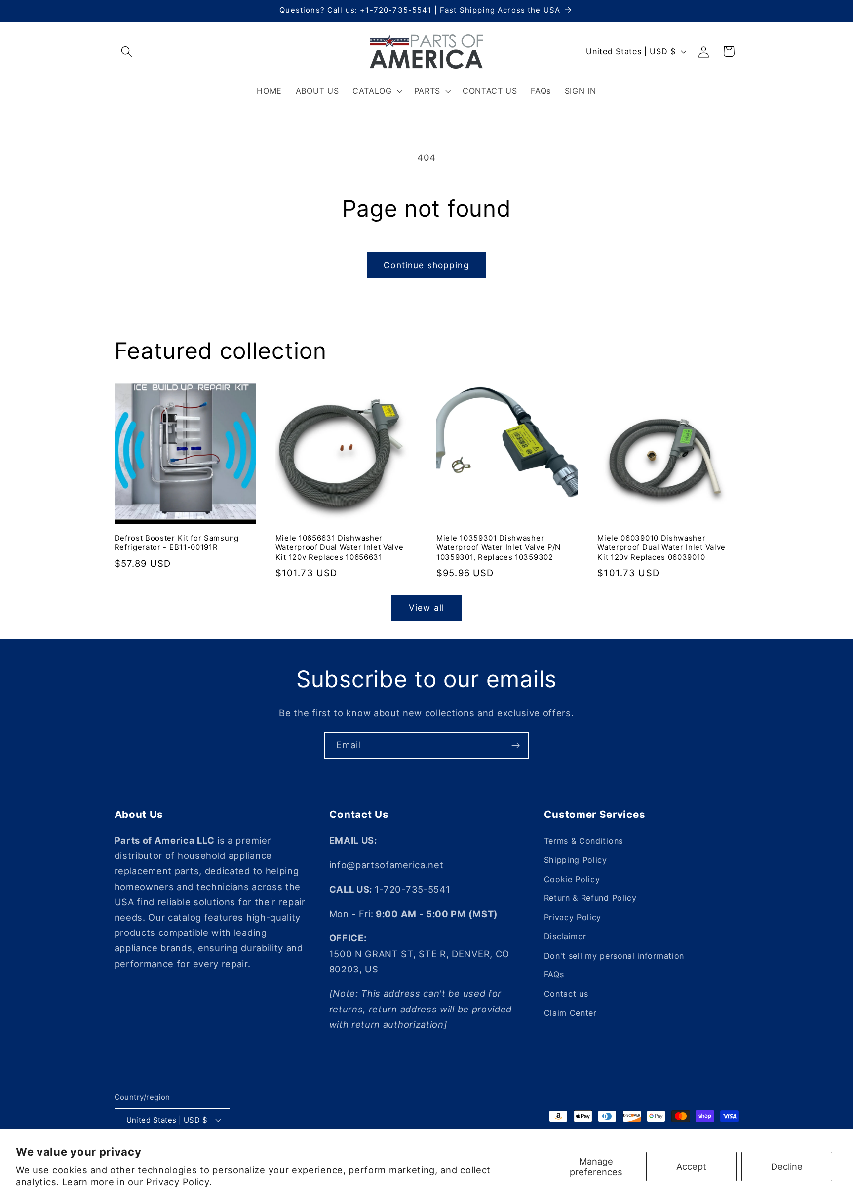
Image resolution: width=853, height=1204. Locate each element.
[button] (127, 51)
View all (426, 607)
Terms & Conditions (583, 841)
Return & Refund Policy (590, 898)
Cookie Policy (572, 879)
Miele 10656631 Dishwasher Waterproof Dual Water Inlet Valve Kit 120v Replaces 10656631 (339, 548)
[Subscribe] (515, 745)
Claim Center (570, 1013)
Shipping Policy (575, 860)
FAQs (554, 975)
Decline (787, 1166)
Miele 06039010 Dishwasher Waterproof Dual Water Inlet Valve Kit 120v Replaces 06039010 (661, 548)
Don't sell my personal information (614, 956)
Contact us (566, 994)
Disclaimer (565, 936)
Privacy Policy (573, 917)
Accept (691, 1166)
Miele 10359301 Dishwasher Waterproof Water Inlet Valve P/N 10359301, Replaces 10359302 (498, 548)
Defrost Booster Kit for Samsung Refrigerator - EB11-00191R (177, 543)
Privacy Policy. (179, 1181)
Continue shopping (426, 265)
